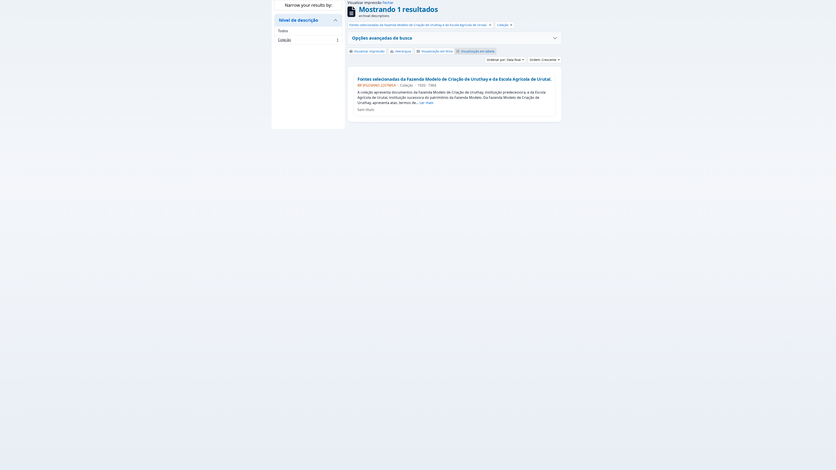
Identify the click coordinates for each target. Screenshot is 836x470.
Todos (283, 31)
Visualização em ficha (437, 51)
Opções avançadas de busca (382, 38)
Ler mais (426, 102)
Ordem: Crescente (543, 60)
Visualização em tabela (477, 51)
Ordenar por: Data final (504, 60)
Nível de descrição (298, 20)
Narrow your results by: (308, 5)
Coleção (308, 40)
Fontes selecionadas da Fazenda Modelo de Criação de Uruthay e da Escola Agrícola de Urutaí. (454, 79)
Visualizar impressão (368, 51)
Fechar (388, 2)
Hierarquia (402, 51)
